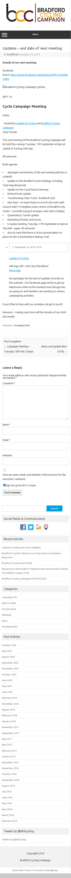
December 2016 (10, 762)
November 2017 (10, 727)
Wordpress (52, 870)
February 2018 (9, 715)
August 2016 (8, 785)
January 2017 (9, 756)
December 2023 (10, 662)
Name (7, 424)
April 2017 (7, 744)
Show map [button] (15, 270)
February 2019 (9, 698)
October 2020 (9, 674)
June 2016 (7, 797)
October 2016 (9, 774)
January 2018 (9, 721)
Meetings (6, 614)
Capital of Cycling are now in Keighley (21, 547)
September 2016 (10, 780)
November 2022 (10, 668)
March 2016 (8, 815)
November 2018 (10, 704)
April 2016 (7, 809)
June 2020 (7, 680)
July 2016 (6, 791)
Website (7, 455)
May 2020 (7, 686)
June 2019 (7, 692)
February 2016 (9, 821)
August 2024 (8, 656)
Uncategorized (22, 325)
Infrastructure (9, 609)
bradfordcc (13, 54)
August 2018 (8, 709)
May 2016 (7, 803)
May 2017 (7, 739)
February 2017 (9, 750)
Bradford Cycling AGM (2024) (17, 563)
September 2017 (10, 733)
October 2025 (9, 645)
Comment (9, 383)
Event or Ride (9, 603)
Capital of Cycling (26, 123)
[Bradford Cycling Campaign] (35, 23)
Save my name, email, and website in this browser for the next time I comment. (34, 477)
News (5, 620)
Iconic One (17, 870)
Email (6, 440)
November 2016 (10, 768)
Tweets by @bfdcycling (14, 839)
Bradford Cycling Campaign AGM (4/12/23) (24, 578)
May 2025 (7, 651)
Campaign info (9, 597)
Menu (35, 34)
